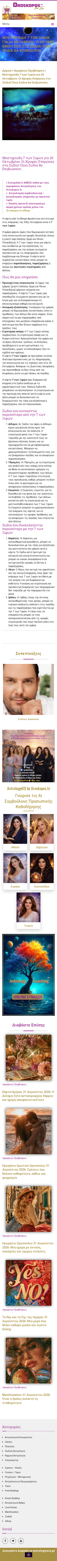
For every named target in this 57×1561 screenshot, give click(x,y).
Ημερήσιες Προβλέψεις (29, 70)
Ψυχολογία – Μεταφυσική (18, 1477)
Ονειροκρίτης (12, 1460)
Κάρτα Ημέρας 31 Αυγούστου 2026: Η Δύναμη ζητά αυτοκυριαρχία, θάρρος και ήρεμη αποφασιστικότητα (28, 1096)
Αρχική (7, 70)
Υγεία (7, 1486)
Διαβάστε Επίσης (28, 1024)
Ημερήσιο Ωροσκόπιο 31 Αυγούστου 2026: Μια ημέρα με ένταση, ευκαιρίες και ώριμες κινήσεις (27, 1247)
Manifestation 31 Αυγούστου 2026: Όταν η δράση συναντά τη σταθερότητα (26, 1399)
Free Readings (12, 1490)
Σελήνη (8, 1442)
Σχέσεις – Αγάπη (13, 1468)
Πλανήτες (9, 1446)
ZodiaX (8, 1516)
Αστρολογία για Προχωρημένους (21, 1481)
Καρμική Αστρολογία (15, 1455)
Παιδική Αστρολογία (15, 1451)
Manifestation (12, 1512)
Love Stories (11, 1507)
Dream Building (12, 1498)
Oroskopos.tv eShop (18, 210)
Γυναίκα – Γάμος (13, 1472)
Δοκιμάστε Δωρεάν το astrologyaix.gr (28, 1550)
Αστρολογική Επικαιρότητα (18, 1437)
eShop (8, 1521)
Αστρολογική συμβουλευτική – (28, 197)
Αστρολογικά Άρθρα (15, 1503)
